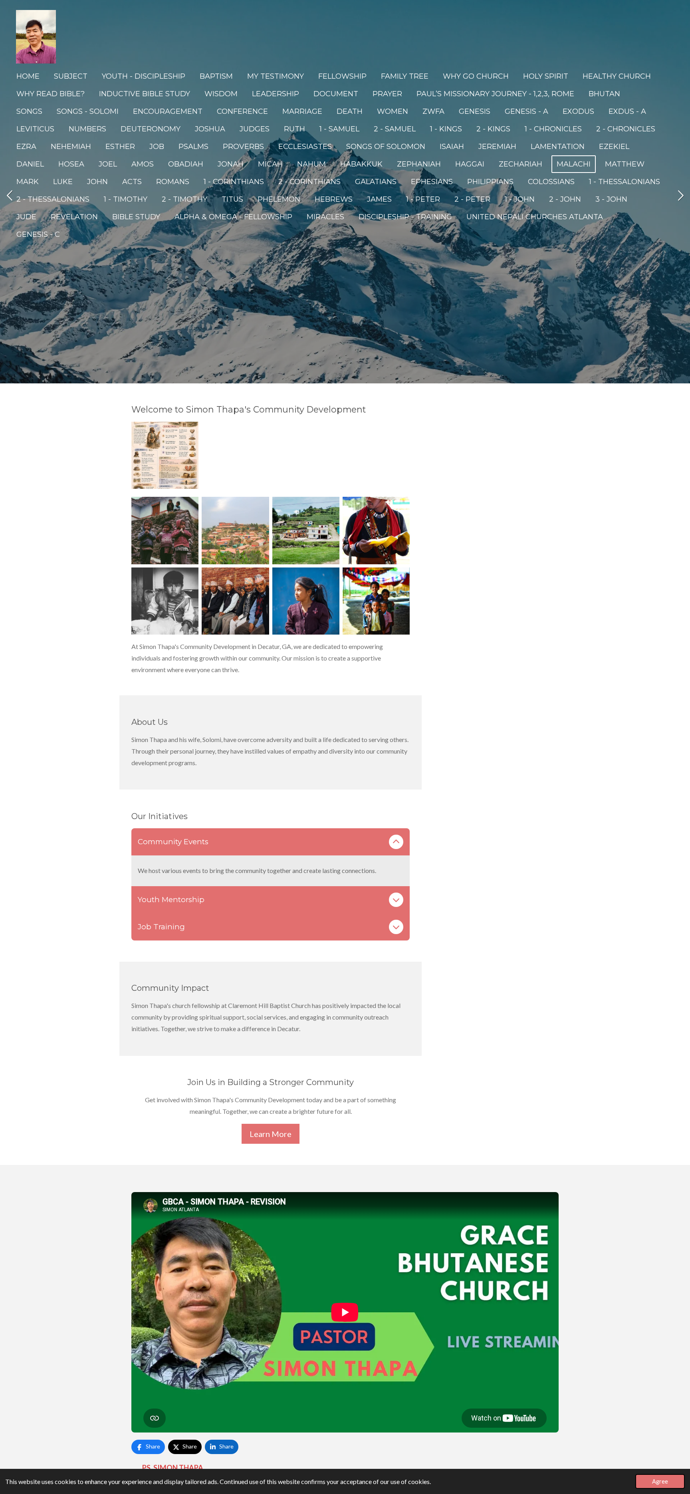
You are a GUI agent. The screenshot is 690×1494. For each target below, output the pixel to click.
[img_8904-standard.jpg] (165, 455)
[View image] (165, 530)
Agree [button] (660, 1481)
